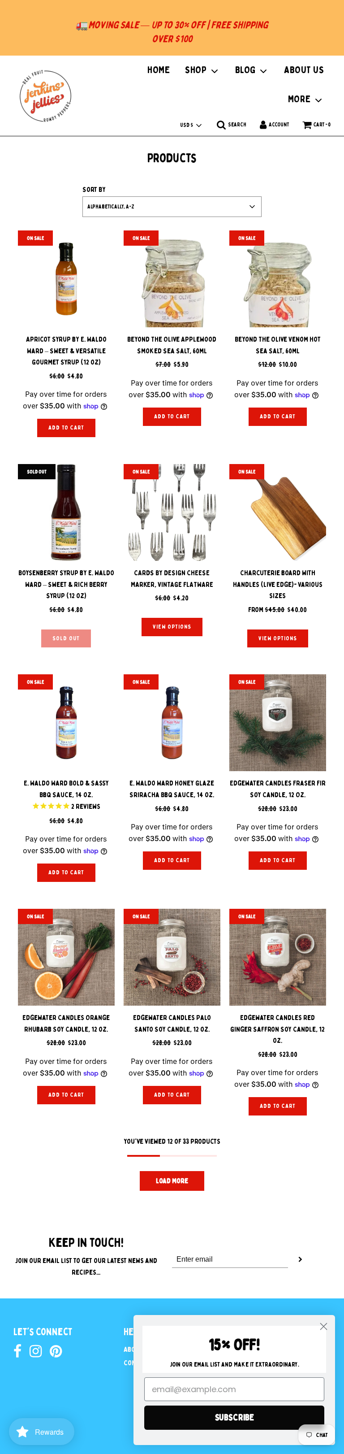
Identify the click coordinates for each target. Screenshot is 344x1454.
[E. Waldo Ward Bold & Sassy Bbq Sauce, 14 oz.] (66, 722)
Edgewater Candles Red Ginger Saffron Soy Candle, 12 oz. (277, 1029)
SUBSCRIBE (234, 1417)
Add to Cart (66, 427)
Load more (172, 1180)
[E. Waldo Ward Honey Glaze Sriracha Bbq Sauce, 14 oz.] (172, 722)
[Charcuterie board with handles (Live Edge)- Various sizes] (277, 512)
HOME (158, 70)
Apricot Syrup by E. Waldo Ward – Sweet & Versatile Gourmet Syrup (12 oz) (66, 351)
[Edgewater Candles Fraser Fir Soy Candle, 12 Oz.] (277, 722)
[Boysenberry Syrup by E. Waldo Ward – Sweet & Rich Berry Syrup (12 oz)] (66, 512)
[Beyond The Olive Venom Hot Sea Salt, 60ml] (277, 278)
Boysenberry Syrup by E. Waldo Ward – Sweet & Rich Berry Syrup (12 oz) (66, 584)
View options (172, 626)
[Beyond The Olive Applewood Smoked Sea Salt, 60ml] (172, 278)
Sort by (94, 189)
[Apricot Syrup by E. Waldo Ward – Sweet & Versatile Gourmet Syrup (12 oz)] (66, 278)
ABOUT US (304, 70)
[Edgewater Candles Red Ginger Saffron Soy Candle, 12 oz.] (277, 957)
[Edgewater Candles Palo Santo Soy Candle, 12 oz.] (172, 957)
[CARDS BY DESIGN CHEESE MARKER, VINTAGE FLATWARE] (172, 512)
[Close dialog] (323, 1326)
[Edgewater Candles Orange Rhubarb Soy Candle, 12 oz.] (66, 957)
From (277, 609)
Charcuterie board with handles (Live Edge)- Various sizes (277, 584)
